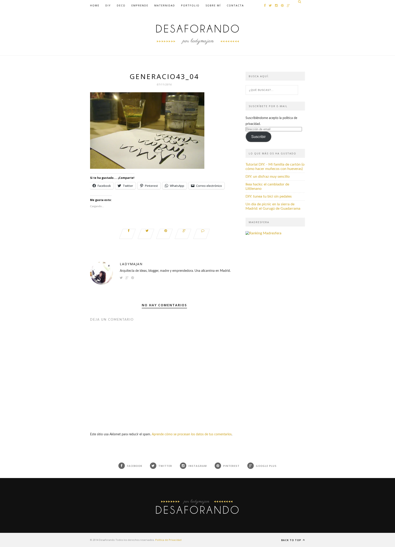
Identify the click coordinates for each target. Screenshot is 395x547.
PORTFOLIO (190, 5)
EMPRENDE (139, 5)
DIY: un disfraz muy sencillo (268, 176)
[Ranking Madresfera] (263, 233)
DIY (108, 5)
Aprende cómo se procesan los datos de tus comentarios (192, 434)
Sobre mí (213, 5)
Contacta (235, 5)
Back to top (291, 540)
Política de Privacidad (168, 540)
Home (94, 5)
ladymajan (131, 264)
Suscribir (258, 137)
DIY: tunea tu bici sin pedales (269, 196)
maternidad (164, 5)
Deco (121, 5)
